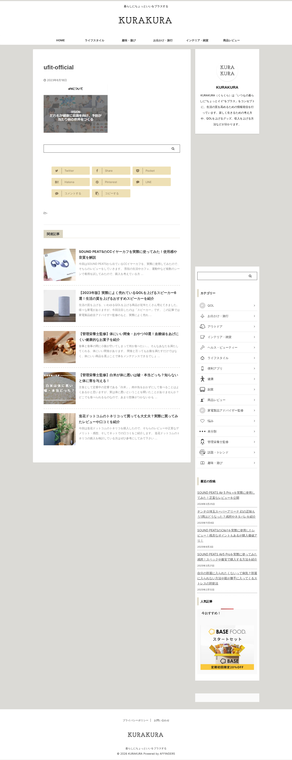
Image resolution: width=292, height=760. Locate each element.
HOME (60, 40)
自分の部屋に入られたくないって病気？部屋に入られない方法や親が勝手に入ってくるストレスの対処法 (227, 578)
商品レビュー (231, 40)
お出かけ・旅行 (163, 40)
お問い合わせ (161, 720)
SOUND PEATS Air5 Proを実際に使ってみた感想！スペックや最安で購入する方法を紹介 (227, 556)
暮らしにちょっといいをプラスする (146, 748)
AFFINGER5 (167, 753)
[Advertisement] (227, 200)
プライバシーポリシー (135, 720)
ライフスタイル (94, 40)
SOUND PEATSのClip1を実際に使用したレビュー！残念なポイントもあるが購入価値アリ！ (227, 535)
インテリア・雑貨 (197, 40)
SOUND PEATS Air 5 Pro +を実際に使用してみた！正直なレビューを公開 (226, 495)
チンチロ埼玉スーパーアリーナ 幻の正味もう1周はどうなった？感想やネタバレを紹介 (226, 514)
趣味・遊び (129, 40)
